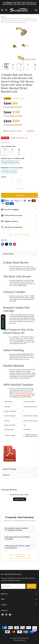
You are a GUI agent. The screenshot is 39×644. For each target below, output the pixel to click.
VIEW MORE (20, 556)
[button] (5, 66)
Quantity (3, 177)
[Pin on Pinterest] (14, 244)
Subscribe (31, 586)
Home (3, 17)
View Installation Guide (21, 234)
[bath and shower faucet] (9, 463)
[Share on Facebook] (2, 244)
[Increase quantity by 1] (19, 181)
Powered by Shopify (19, 640)
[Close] (3, 317)
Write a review (19, 499)
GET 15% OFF (3, 324)
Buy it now (19, 195)
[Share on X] (6, 244)
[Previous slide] (2, 66)
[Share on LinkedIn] (10, 244)
